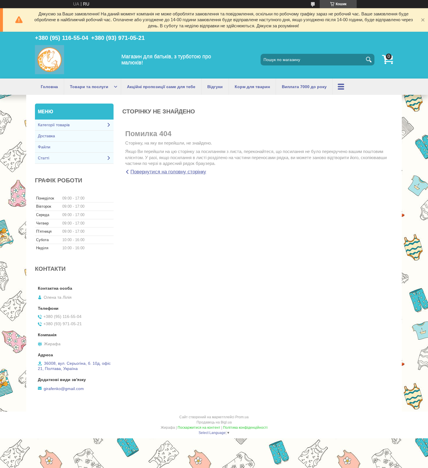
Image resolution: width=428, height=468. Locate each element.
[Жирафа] (49, 59)
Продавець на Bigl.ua (214, 422)
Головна (49, 86)
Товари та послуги (89, 86)
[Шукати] (368, 59)
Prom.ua (242, 417)
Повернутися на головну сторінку (168, 172)
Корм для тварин (252, 86)
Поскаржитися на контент (199, 428)
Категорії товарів (54, 124)
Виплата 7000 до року (304, 86)
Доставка (46, 136)
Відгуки (215, 86)
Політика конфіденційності (245, 428)
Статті (43, 158)
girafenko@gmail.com (64, 388)
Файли (44, 147)
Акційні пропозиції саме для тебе (161, 86)
